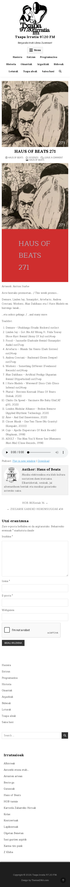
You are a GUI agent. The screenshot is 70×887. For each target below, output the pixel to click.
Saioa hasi (48, 71)
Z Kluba (8, 852)
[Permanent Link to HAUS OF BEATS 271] (35, 114)
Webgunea (8, 610)
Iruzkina (7, 537)
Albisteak (9, 763)
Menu (37, 50)
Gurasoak (9, 789)
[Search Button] (60, 71)
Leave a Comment (53, 157)
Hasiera (17, 57)
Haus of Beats (15, 157)
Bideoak (59, 64)
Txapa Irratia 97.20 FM (35, 37)
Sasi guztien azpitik (15, 840)
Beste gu (9, 783)
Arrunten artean (13, 776)
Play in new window (24, 461)
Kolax (7, 814)
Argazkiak (43, 64)
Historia (11, 64)
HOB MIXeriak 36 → (35, 503)
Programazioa (48, 57)
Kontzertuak (11, 820)
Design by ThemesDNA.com (35, 880)
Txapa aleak (30, 71)
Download (43, 461)
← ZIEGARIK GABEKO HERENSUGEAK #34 (35, 509)
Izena (6, 581)
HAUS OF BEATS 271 (35, 151)
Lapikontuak (11, 827)
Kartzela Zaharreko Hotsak (20, 808)
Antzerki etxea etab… (16, 770)
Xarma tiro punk (13, 846)
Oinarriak (26, 64)
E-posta (7, 596)
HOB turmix (11, 801)
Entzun (31, 57)
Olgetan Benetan (14, 833)
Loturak (13, 71)
